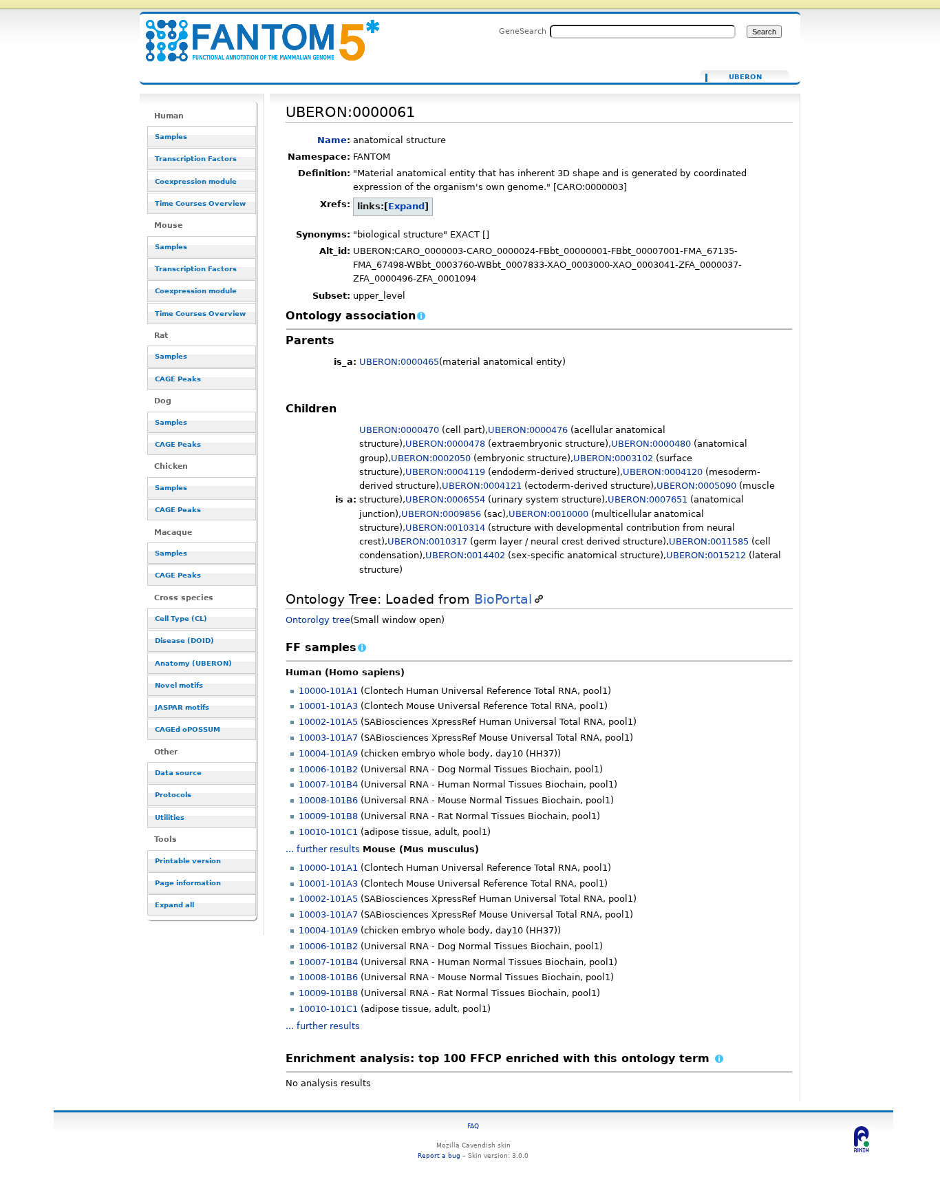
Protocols (173, 795)
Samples (171, 136)
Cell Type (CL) (181, 618)
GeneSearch (522, 31)
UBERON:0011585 (709, 541)
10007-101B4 (328, 784)
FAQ (473, 1126)
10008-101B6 (328, 800)
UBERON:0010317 (427, 541)
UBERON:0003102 (613, 458)
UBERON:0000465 (399, 362)
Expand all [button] (174, 905)
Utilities (169, 817)
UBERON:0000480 (651, 443)
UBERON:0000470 (399, 430)
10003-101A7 (328, 737)
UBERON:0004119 (445, 472)
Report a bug (439, 1155)
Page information (188, 883)
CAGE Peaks (178, 379)
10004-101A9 (328, 753)
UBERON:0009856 (441, 514)
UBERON (745, 77)
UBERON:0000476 (528, 430)
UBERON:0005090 (696, 485)
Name (332, 140)
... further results (323, 849)
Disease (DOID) (184, 640)
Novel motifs (179, 685)
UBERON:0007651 (647, 499)
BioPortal (503, 599)
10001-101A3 (328, 706)
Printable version (188, 861)
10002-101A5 (328, 722)
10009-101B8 (328, 816)
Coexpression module (196, 181)
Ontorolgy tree (318, 620)
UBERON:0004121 (482, 485)
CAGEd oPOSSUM (187, 729)
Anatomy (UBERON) (193, 663)
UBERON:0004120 (663, 472)
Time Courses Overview (200, 203)
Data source (178, 772)
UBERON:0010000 (548, 514)
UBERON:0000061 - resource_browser (254, 32)
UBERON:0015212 (706, 555)
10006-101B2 (328, 769)
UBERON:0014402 (465, 555)
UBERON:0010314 (445, 527)
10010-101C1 (328, 832)
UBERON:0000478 (445, 443)
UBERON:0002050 (431, 458)
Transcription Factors (196, 158)
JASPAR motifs (182, 707)
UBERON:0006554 (445, 499)
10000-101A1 (328, 691)
